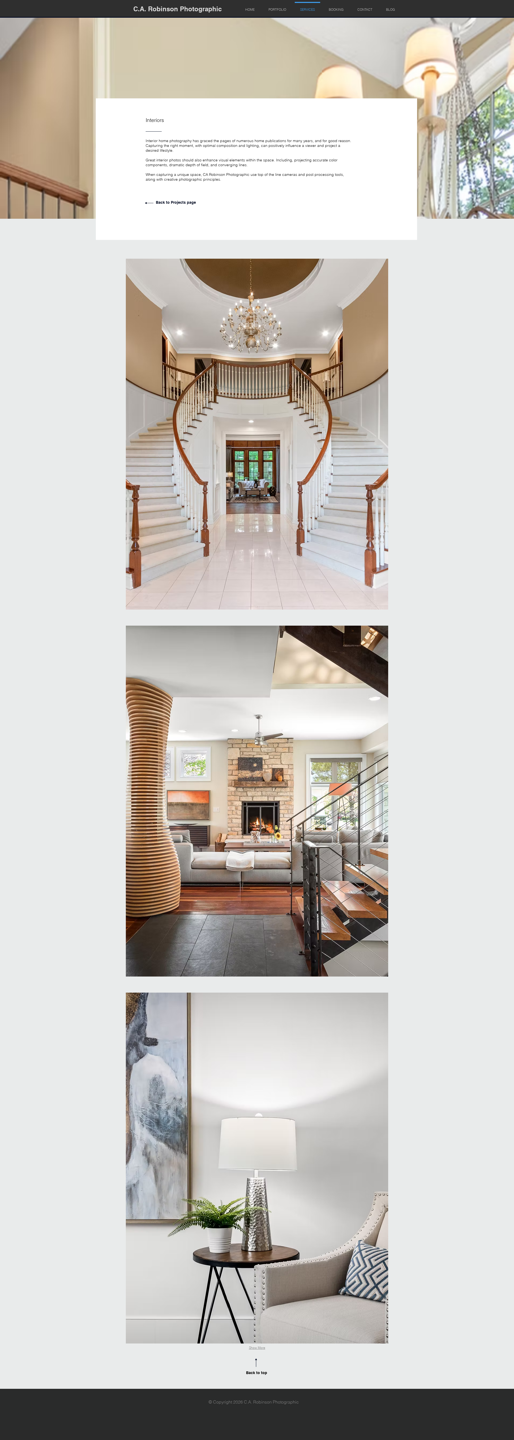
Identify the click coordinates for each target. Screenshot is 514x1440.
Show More (257, 1348)
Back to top (256, 1373)
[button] (257, 434)
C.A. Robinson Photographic (177, 9)
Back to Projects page (176, 202)
